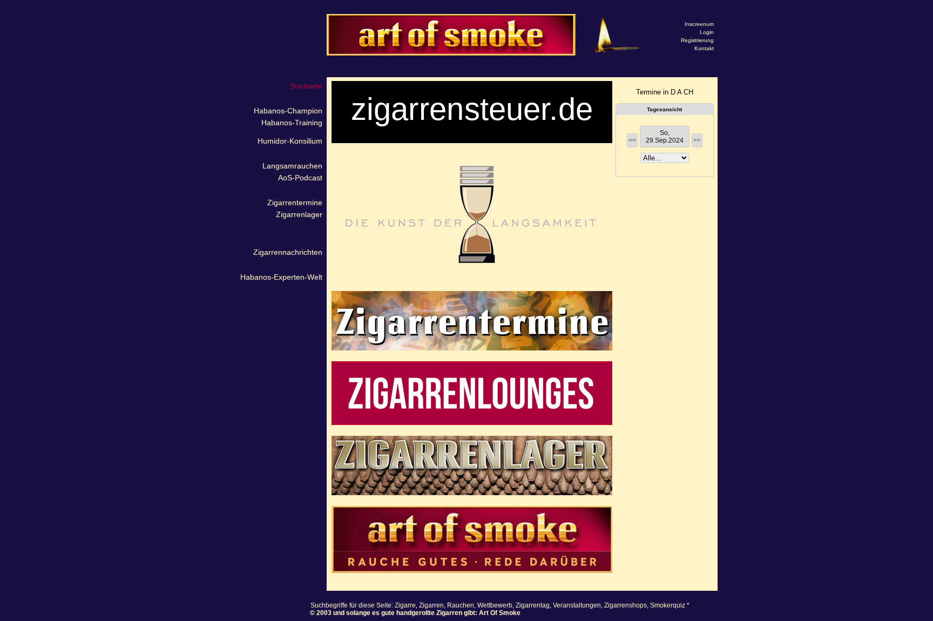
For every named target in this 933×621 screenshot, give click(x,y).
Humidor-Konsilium (290, 141)
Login (707, 32)
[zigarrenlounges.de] (472, 393)
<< (632, 140)
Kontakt (704, 48)
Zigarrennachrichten (287, 252)
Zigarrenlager (299, 214)
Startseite (306, 86)
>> (697, 140)
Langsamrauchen (292, 165)
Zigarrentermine (294, 202)
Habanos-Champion (288, 110)
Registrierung (697, 40)
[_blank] (472, 217)
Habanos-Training (291, 122)
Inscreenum (699, 24)
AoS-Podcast (300, 177)
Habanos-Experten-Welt (281, 277)
